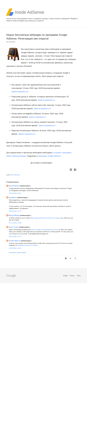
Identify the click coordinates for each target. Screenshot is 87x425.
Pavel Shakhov (14, 186)
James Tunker (13, 227)
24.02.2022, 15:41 (15, 248)
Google (65, 275)
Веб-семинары (15, 175)
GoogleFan (12, 197)
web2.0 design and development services (45, 229)
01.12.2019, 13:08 (15, 223)
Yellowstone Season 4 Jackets (27, 245)
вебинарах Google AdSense (49, 156)
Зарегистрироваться (19, 92)
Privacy (72, 275)
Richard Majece (14, 215)
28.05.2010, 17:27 (15, 211)
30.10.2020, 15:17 (15, 236)
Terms (79, 275)
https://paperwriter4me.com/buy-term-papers (45, 218)
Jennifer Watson (14, 241)
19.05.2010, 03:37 (15, 193)
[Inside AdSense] (29, 15)
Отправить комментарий (17, 252)
